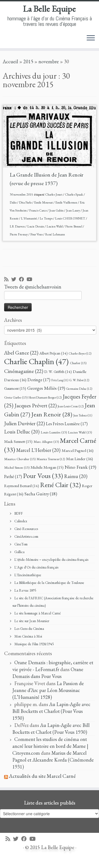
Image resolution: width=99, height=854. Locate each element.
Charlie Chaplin (36, 361)
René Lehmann (55, 234)
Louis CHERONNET (70, 218)
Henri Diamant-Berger (45, 397)
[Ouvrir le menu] (91, 38)
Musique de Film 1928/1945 (34, 644)
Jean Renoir (51, 414)
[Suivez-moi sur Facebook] (23, 280)
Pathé (13, 476)
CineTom (21, 544)
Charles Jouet (54, 194)
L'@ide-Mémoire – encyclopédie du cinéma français (51, 559)
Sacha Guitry (40, 494)
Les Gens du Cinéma (29, 628)
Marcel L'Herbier (38, 450)
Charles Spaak (74, 194)
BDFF (18, 513)
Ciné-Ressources (26, 528)
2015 (28, 61)
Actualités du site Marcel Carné (42, 776)
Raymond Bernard (21, 485)
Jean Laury (73, 210)
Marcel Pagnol (78, 450)
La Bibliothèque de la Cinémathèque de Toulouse (49, 582)
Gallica (19, 552)
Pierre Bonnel (74, 226)
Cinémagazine (23, 371)
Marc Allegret (46, 441)
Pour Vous (36, 234)
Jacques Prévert (36, 405)
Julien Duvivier (24, 423)
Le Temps (46, 218)
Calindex (20, 521)
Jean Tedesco (82, 415)
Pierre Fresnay (19, 234)
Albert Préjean (53, 353)
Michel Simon (16, 467)
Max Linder (79, 459)
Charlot (78, 363)
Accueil (10, 61)
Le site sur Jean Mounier (31, 621)
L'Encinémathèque (27, 575)
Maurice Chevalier (19, 459)
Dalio (13, 202)
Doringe (39, 380)
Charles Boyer (80, 353)
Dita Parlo (25, 202)
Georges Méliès (46, 388)
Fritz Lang (59, 380)
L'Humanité (29, 218)
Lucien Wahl (54, 226)
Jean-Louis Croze (71, 406)
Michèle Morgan (47, 467)
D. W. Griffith (58, 371)
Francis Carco (38, 210)
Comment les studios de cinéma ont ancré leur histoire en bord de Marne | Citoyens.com (50, 746)
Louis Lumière (54, 432)
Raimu (75, 476)
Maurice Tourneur (51, 459)
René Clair (60, 484)
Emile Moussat (43, 202)
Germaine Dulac (79, 388)
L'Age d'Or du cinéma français (36, 567)
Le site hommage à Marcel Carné (37, 613)
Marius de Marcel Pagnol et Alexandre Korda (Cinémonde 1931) (53, 760)
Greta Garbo (16, 397)
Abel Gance (21, 352)
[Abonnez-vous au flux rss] (7, 280)
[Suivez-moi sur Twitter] (15, 280)
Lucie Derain (36, 226)
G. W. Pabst (79, 380)
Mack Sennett (18, 441)
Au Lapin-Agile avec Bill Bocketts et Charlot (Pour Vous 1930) (51, 711)
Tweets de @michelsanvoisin (32, 287)
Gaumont (15, 388)
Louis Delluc (22, 432)
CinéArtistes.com (26, 536)
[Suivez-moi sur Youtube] (31, 280)
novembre (48, 61)
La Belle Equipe (49, 8)
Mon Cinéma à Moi (28, 636)
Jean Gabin (56, 210)
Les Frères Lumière (67, 424)
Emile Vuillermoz (66, 202)
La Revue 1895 (25, 590)
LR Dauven (17, 226)
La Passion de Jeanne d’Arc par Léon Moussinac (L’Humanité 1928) (48, 690)
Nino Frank (80, 467)
